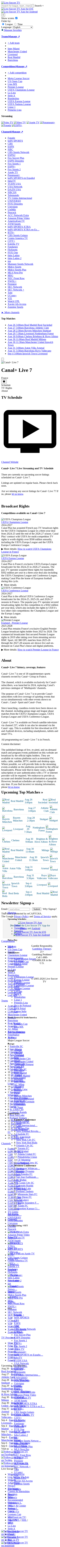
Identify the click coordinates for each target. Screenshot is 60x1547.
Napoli (17, 1087)
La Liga (18, 991)
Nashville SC (23, 1122)
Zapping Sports (22, 1483)
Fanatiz (17, 1314)
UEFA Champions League (21, 90)
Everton (18, 1067)
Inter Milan (19, 1081)
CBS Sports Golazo (24, 1412)
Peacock (18, 1389)
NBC (17, 1326)
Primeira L (13, 1537)
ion (15, 1438)
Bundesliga (19, 997)
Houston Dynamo (25, 1171)
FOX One (19, 1429)
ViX (16, 1475)
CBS (16, 1320)
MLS (10, 1517)
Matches (12, 912)
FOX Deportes (21, 1380)
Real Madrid (20, 1073)
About (4, 390)
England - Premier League (14, 623)
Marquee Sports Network (20, 264)
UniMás (18, 1386)
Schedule (6, 385)
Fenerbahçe (20, 1104)
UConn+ (18, 1472)
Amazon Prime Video (25, 1395)
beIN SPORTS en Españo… (28, 1354)
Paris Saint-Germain (24, 1101)
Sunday (18, 933)
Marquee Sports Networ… (27, 1440)
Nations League (22, 982)
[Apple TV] (33, 122)
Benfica (18, 1090)
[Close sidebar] (2, 359)
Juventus (18, 1078)
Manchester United (23, 1061)
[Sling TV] (20, 122)
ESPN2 (18, 1332)
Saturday (18, 931)
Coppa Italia (20, 1011)
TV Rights (6, 388)
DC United (22, 1151)
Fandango (19, 1423)
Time (20, 24)
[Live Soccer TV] (10, 2)
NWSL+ (18, 1458)
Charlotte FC (22, 1134)
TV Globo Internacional (20, 198)
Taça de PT (13, 1540)
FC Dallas (21, 1180)
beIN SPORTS (21, 1317)
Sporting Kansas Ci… (28, 1208)
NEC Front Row (22, 1455)
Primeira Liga (21, 1002)
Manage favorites (13, 30)
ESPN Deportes (22, 1337)
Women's (12, 1497)
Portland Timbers (24, 1191)
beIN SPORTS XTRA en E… (29, 1406)
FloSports (19, 1426)
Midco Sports (21, 1443)
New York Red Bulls (26, 1142)
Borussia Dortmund (24, 1098)
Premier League (22, 988)
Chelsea (18, 1052)
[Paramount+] (47, 122)
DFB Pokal (20, 1008)
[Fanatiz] (6, 125)
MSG (17, 1452)
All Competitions (16, 1032)
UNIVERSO (20, 1377)
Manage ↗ (14, 36)
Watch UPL (20, 1478)
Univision (19, 1383)
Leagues (12, 946)
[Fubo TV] (7, 122)
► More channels (10, 312)
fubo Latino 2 (21, 1435)
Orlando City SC (24, 1145)
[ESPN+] (17, 125)
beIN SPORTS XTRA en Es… (23, 229)
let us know (17, 494)
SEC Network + (22, 1466)
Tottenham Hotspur (24, 1064)
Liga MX (19, 1026)
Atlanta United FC (26, 1154)
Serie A (18, 994)
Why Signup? (49, 918)
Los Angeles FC (24, 1174)
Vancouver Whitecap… (28, 1168)
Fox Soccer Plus (22, 1334)
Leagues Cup (21, 1024)
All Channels (14, 1489)
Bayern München (23, 1095)
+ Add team (14, 43)
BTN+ (17, 1409)
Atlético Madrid (22, 1075)
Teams (11, 1037)
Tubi (16, 1469)
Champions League (24, 977)
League (9, 24)
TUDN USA (20, 1360)
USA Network (21, 1363)
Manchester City (22, 1058)
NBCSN (18, 1369)
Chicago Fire (22, 1128)
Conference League (24, 985)
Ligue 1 (18, 999)
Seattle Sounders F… (28, 1202)
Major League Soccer (25, 958)
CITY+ (18, 1417)
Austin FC (22, 1205)
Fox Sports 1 (20, 1340)
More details (10, 585)
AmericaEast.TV (22, 1397)
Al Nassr (18, 1107)
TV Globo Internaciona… (27, 1375)
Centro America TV (24, 1415)
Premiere (18, 1460)
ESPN (17, 1323)
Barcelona (19, 1070)
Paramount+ (20, 1352)
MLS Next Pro (21, 1449)
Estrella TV (20, 1420)
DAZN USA (20, 1366)
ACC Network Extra (24, 1392)
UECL (11, 1511)
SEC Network (21, 1463)
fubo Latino (20, 1432)
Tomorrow (19, 928)
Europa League (22, 979)
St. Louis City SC (25, 1182)
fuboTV (18, 1357)
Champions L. (15, 1502)
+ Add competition (17, 72)
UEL (10, 1505)
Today (17, 925)
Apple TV (19, 1349)
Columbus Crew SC (27, 1162)
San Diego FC (24, 1197)
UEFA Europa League (19, 101)
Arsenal (18, 1050)
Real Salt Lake (23, 1188)
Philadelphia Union (27, 1157)
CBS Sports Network (25, 1329)
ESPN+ (18, 1343)
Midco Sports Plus (23, 1446)
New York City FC (25, 1139)
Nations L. (13, 1508)
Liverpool (19, 1055)
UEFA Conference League (14, 591)
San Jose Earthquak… (27, 1177)
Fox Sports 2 (20, 1346)
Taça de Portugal (22, 1005)
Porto (17, 1093)
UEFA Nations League (19, 104)
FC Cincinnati (23, 1137)
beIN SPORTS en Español (21, 178)
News (11, 1494)
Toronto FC (23, 1148)
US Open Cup (21, 961)
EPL (10, 1523)
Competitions (8, 66)
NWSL (17, 964)
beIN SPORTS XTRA (25, 1403)
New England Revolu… (28, 1131)
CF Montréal (23, 1159)
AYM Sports (20, 1400)
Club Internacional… (26, 1125)
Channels (12, 1219)
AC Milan (19, 1084)
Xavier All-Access (23, 1481)
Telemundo (19, 1372)
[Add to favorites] (4, 381)
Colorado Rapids (24, 1185)
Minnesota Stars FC (27, 1194)
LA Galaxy (23, 1200)
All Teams (13, 1214)
